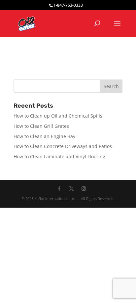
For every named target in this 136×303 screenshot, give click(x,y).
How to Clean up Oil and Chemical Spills (58, 116)
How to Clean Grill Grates (41, 126)
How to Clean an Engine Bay (44, 136)
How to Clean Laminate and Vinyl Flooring (59, 156)
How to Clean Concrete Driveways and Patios (63, 146)
